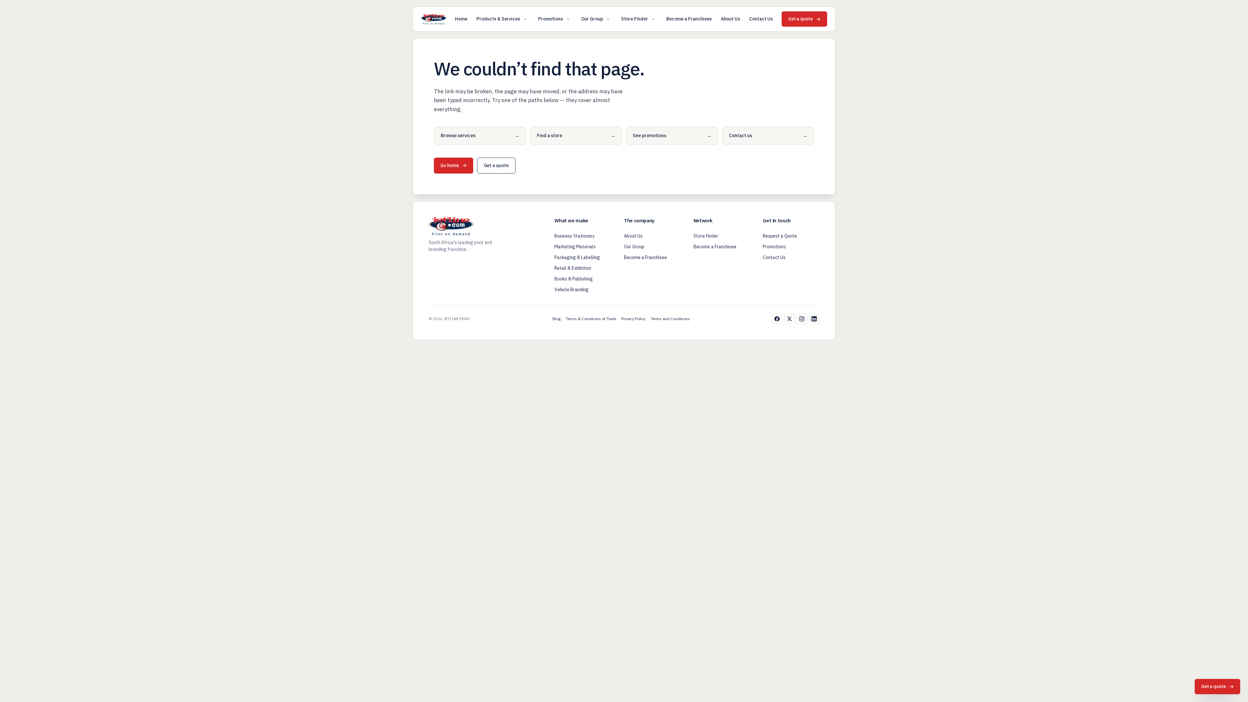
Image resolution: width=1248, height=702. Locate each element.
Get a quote (800, 19)
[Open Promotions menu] (568, 19)
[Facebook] (777, 319)
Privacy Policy (633, 318)
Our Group (592, 19)
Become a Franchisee (689, 19)
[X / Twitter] (789, 319)
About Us (730, 19)
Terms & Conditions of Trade (591, 318)
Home (461, 19)
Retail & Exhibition (572, 268)
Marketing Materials (575, 247)
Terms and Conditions (670, 318)
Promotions (550, 19)
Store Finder (634, 19)
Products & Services (498, 19)
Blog (556, 318)
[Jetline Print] (434, 19)
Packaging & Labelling (577, 257)
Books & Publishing (573, 279)
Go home (449, 165)
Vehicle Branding (571, 289)
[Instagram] (802, 319)
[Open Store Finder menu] (653, 19)
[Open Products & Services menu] (525, 19)
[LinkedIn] (814, 319)
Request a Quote (780, 236)
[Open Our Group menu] (608, 19)
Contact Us (761, 19)
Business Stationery (574, 236)
